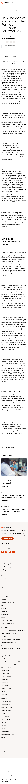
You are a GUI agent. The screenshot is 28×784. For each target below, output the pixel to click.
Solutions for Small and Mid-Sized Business (13, 630)
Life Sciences (5, 682)
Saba (2, 606)
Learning (3, 594)
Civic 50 (5, 182)
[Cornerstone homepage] (14, 527)
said (18, 147)
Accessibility (4, 737)
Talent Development (6, 573)
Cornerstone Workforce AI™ (8, 558)
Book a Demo (7, 539)
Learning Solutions (6, 591)
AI (2, 561)
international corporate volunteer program (11, 290)
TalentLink (4, 611)
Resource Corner (6, 743)
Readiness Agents (6, 564)
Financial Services (6, 676)
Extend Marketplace (6, 623)
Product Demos (5, 746)
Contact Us (4, 546)
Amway (19, 370)
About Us (3, 713)
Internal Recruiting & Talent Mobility (11, 662)
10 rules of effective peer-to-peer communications (11, 458)
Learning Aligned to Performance (10, 639)
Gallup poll (14, 80)
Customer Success (6, 707)
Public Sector (5, 673)
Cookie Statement (7, 772)
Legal (3, 764)
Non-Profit (4, 694)
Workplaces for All (6, 668)
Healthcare (4, 679)
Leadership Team (6, 704)
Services (3, 617)
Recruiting (4, 579)
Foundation (4, 716)
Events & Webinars (6, 749)
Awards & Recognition (7, 734)
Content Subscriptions (7, 603)
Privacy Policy (6, 768)
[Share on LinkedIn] (11, 42)
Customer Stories (6, 710)
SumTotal (4, 608)
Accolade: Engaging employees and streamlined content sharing (12, 492)
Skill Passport (5, 614)
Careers (3, 725)
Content (3, 600)
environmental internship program (13, 258)
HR (2, 588)
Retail (3, 691)
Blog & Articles (5, 752)
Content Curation (6, 653)
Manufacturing (5, 685)
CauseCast (6, 123)
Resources (4, 11)
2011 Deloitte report (8, 132)
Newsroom (4, 722)
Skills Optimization (6, 570)
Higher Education (6, 688)
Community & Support (7, 549)
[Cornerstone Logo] (7, 3)
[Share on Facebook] (7, 42)
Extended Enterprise (7, 597)
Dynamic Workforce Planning (9, 656)
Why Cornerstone (6, 701)
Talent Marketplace (6, 576)
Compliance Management (8, 642)
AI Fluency (4, 645)
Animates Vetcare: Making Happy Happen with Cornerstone (11, 506)
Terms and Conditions (8, 776)
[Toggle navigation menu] (24, 3)
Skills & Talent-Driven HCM (8, 633)
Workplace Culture (14, 11)
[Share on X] (14, 42)
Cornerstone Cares (6, 719)
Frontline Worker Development (9, 659)
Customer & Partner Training (9, 665)
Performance (5, 585)
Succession (4, 582)
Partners (3, 728)
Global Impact (5, 731)
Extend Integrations (6, 620)
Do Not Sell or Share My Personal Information (11, 780)
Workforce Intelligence (7, 567)
